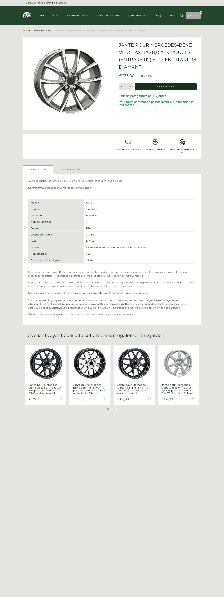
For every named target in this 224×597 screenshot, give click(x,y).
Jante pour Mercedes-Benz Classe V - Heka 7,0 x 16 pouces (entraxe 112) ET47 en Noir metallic (45, 389)
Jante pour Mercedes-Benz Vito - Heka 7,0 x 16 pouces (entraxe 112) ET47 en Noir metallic (134, 389)
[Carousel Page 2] (112, 409)
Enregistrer (60, 3)
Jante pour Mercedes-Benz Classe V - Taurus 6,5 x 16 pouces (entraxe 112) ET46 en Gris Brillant (177, 389)
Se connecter (45, 3)
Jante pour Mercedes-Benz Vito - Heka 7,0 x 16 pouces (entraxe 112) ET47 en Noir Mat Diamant (90, 389)
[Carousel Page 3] (116, 409)
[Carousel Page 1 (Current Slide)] (108, 409)
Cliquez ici (91, 260)
